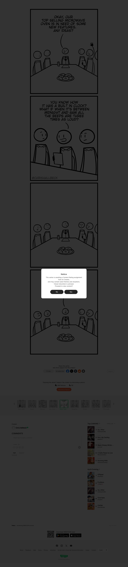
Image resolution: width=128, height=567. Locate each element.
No (57, 292)
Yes (71, 292)
